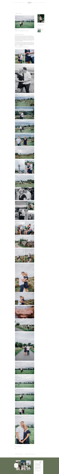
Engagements (17, 29)
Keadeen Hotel (18, 45)
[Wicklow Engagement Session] (42, 32)
